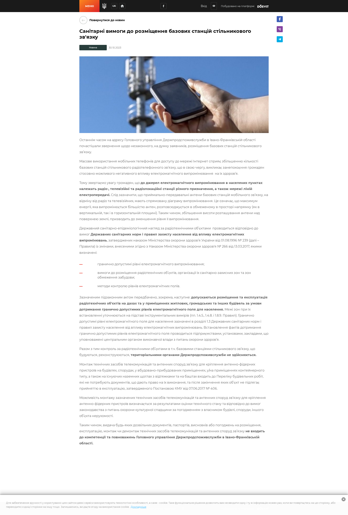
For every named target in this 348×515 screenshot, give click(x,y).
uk (114, 5)
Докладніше (138, 506)
